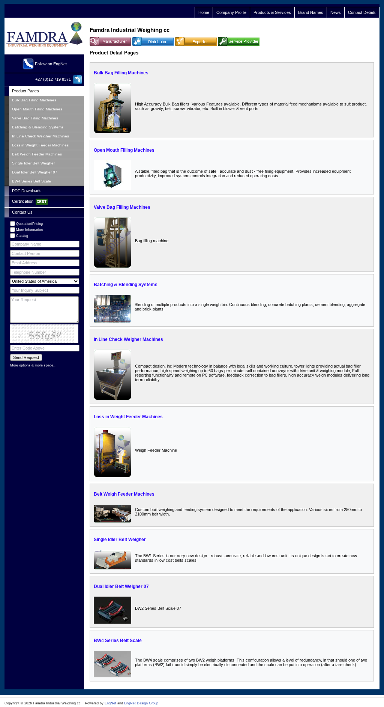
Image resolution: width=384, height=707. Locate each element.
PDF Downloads (27, 190)
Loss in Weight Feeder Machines (128, 416)
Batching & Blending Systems (126, 284)
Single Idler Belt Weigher (120, 539)
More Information (29, 230)
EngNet (110, 703)
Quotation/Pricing (29, 224)
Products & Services (272, 12)
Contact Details (362, 12)
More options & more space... (33, 365)
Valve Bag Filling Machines (122, 207)
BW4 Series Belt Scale (118, 640)
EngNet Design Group (141, 703)
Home (203, 12)
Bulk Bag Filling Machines (121, 72)
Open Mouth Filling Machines (124, 150)
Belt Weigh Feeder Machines (124, 494)
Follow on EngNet (51, 64)
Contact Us (22, 212)
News (335, 12)
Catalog (22, 236)
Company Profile (231, 12)
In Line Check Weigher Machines (128, 339)
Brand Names (310, 12)
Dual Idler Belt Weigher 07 (121, 586)
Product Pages (25, 91)
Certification (24, 201)
